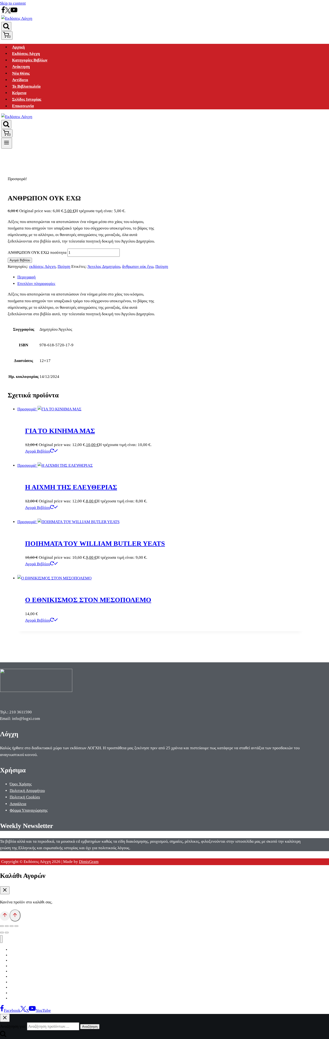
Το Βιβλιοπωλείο (26, 86)
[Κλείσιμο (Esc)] (16, 926)
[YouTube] (14, 12)
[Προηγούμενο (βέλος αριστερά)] (2, 932)
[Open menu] (6, 143)
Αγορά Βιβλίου (20, 260)
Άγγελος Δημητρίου (103, 266)
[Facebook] (3, 12)
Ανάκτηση (21, 67)
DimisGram (89, 861)
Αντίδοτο (20, 80)
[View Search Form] (6, 26)
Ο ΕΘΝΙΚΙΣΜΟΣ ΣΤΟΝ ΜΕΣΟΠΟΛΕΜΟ (88, 600)
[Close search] (5, 1018)
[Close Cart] (5, 890)
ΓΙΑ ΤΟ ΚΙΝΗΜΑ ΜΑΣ (60, 430)
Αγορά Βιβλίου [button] (37, 451)
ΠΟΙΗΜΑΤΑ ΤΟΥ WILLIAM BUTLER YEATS (95, 543)
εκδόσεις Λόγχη (42, 266)
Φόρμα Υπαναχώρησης (29, 810)
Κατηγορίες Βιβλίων (29, 60)
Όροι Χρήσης (21, 784)
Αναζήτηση (90, 1026)
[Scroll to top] (5, 916)
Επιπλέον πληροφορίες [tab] (36, 283)
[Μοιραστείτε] (11, 926)
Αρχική (18, 47)
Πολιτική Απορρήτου (27, 790)
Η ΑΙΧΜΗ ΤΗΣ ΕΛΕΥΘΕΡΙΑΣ (71, 487)
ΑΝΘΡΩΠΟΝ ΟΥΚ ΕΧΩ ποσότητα (37, 252)
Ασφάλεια (18, 804)
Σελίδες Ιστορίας (26, 99)
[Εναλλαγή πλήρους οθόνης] (7, 926)
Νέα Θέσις (21, 73)
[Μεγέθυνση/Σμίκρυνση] (2, 926)
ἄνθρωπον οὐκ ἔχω (137, 266)
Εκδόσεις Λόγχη (26, 53)
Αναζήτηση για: (13, 1026)
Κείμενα (19, 93)
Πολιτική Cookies (25, 797)
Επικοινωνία (23, 106)
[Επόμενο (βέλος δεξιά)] (7, 932)
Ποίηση (64, 266)
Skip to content (13, 3)
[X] (8, 12)
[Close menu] (1, 939)
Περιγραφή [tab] (26, 277)
